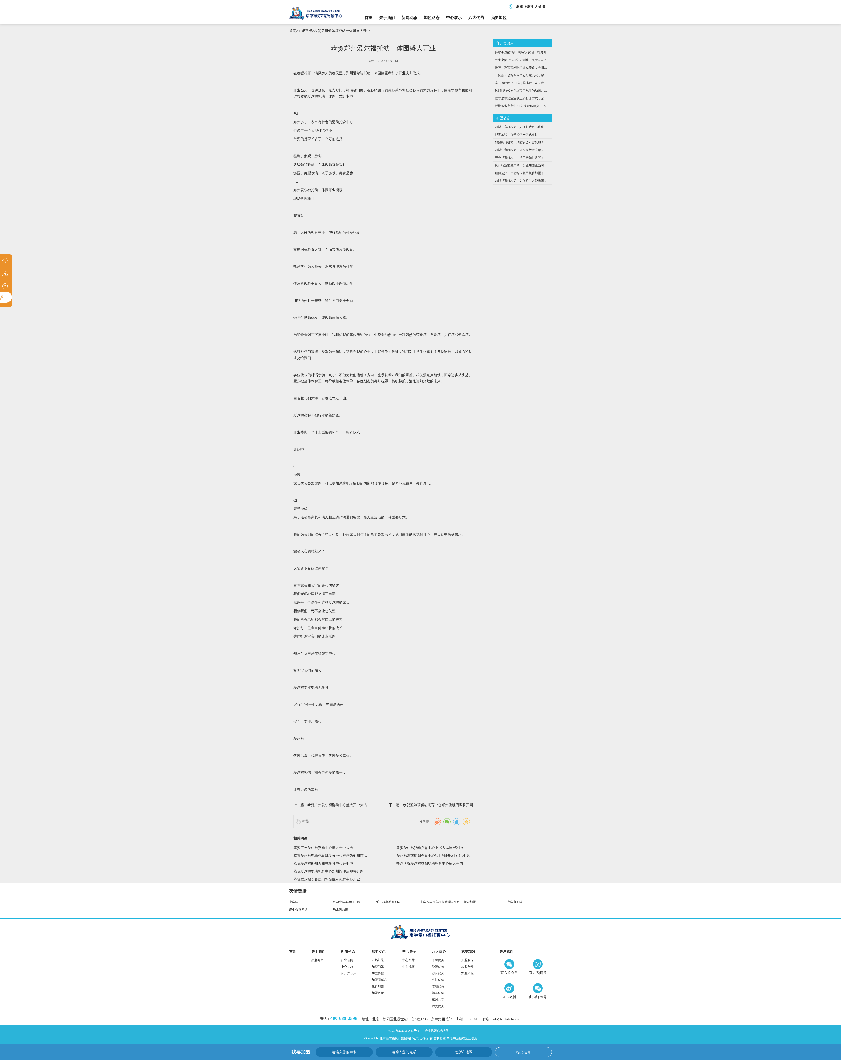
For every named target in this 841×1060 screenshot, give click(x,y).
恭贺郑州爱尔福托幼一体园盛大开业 (342, 31)
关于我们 (387, 17)
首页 (369, 17)
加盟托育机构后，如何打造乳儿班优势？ (519, 128)
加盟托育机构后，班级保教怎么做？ (519, 150)
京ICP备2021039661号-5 (403, 1030)
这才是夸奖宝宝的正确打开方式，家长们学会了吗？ (521, 99)
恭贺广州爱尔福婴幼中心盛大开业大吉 (337, 805)
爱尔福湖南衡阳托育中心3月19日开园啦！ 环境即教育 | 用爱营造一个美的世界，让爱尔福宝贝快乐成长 (434, 857)
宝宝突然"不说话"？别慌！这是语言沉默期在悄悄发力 (522, 61)
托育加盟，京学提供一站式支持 (516, 134)
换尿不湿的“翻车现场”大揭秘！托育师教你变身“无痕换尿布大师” (522, 53)
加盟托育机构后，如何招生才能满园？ (521, 180)
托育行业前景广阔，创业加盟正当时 (519, 165)
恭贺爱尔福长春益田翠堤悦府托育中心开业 (326, 879)
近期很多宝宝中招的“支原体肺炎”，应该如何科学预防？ (522, 107)
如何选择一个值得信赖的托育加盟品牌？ (519, 174)
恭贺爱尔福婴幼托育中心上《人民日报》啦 (429, 848)
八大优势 (476, 17)
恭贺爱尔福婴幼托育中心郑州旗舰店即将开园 (438, 805)
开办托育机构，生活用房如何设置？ (519, 157)
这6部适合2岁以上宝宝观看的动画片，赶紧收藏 (521, 91)
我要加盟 (499, 17)
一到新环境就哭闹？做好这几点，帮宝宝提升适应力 (521, 76)
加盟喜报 (305, 31)
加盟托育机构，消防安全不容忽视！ (519, 142)
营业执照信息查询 (437, 1030)
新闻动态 (409, 17)
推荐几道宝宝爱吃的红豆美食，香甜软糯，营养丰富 (521, 68)
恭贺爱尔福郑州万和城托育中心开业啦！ (325, 863)
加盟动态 (432, 17)
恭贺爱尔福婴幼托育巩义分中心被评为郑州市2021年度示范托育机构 (328, 857)
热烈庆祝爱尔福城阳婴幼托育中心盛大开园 (429, 863)
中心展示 (454, 17)
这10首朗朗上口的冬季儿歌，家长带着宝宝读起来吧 (521, 84)
